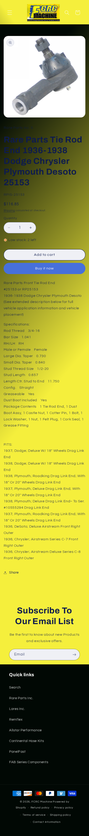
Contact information (47, 822)
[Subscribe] (74, 654)
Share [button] (14, 572)
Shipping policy (60, 815)
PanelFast (17, 751)
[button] (9, 12)
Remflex (15, 719)
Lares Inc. (17, 709)
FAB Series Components (28, 762)
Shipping (9, 210)
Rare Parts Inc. (21, 698)
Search (15, 687)
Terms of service (34, 815)
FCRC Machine (41, 801)
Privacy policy (63, 807)
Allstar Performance (25, 730)
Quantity (10, 218)
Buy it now (44, 268)
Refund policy (40, 807)
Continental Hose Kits (26, 741)
